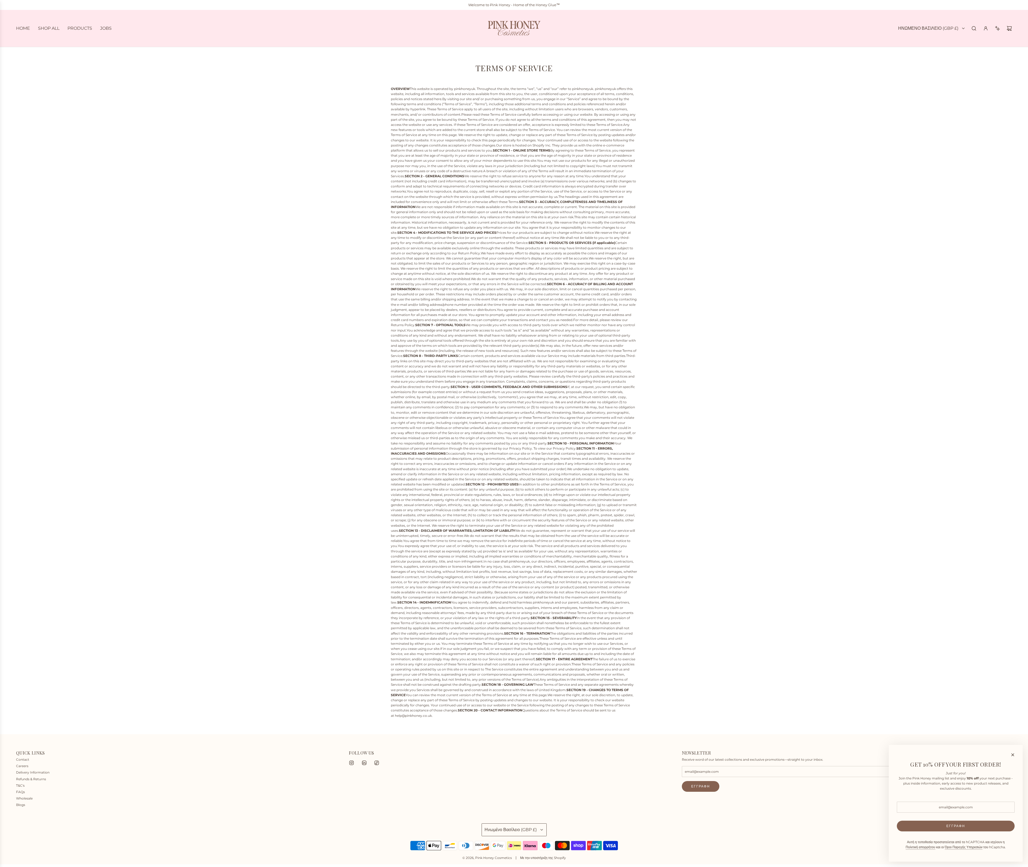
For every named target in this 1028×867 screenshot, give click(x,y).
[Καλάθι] (1009, 28)
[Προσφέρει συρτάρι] (997, 28)
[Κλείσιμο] (1013, 755)
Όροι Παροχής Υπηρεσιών (963, 847)
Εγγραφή (700, 786)
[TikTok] (377, 763)
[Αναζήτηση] (974, 28)
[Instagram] (351, 763)
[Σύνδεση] (986, 28)
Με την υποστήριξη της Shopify (543, 858)
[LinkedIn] (364, 763)
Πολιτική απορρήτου (920, 847)
